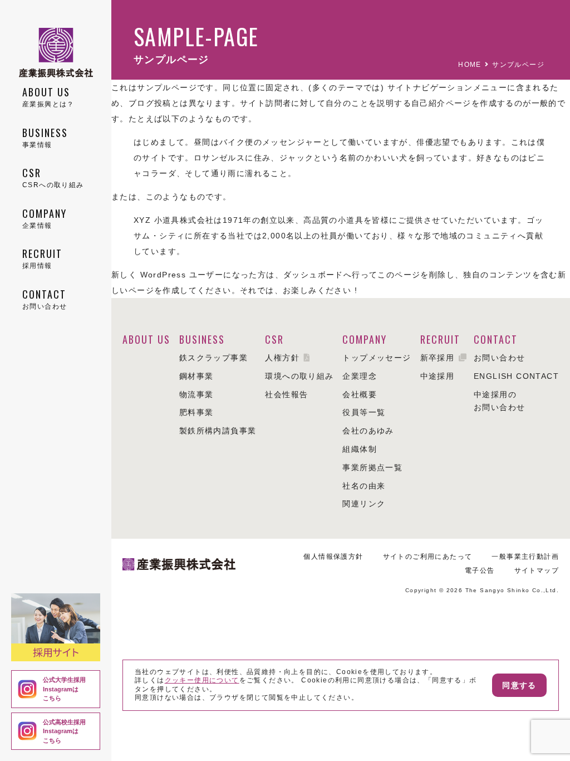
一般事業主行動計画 (525, 556)
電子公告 (480, 570)
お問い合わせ (499, 357)
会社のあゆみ (368, 430)
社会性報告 (286, 394)
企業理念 (359, 376)
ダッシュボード (313, 274)
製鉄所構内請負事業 (218, 430)
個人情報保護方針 (333, 556)
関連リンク (363, 503)
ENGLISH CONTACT (516, 376)
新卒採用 (437, 357)
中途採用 (437, 376)
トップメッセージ (376, 357)
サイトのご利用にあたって (428, 556)
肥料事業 (196, 412)
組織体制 (359, 449)
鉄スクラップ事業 (213, 357)
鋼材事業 (196, 376)
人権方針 (282, 357)
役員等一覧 (363, 412)
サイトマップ (536, 570)
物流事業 (196, 394)
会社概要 (359, 394)
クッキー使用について (202, 680)
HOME (469, 65)
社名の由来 (363, 485)
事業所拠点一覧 (372, 467)
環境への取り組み (299, 376)
